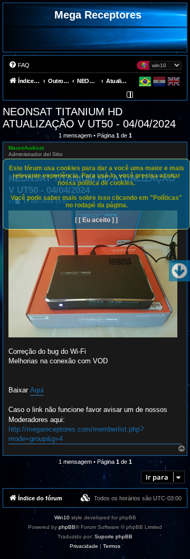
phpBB (67, 527)
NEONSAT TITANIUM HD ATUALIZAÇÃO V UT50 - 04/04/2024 (89, 118)
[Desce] (179, 270)
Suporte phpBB (113, 536)
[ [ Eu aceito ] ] (96, 220)
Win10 (62, 517)
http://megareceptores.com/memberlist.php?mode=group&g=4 (76, 434)
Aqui (37, 390)
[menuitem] (19, 65)
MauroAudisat (26, 148)
